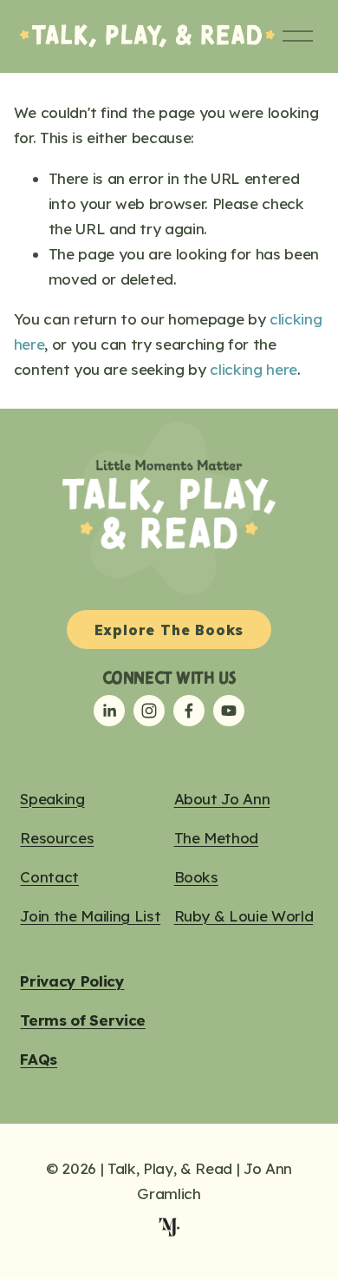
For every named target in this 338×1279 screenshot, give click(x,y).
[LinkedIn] (109, 710)
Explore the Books (169, 630)
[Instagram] (149, 710)
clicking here (253, 369)
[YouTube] (228, 710)
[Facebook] (189, 710)
